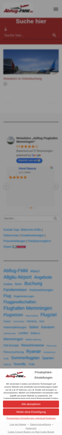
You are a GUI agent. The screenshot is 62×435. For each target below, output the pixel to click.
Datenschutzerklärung (40, 424)
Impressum (31, 428)
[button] (31, 404)
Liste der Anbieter (18, 424)
